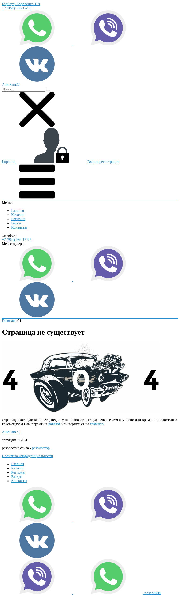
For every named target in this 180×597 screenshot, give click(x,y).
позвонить (152, 593)
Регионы (18, 219)
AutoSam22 (11, 432)
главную (97, 424)
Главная (17, 210)
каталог (54, 424)
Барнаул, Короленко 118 (21, 4)
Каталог (17, 215)
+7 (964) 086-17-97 (16, 8)
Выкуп (16, 223)
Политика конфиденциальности (27, 456)
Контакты (19, 227)
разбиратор (41, 448)
